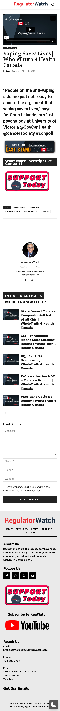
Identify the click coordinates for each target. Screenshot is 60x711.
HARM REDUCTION (12, 211)
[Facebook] (6, 78)
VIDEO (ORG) (33, 207)
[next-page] (10, 413)
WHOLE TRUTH (30, 211)
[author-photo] (30, 257)
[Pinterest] (21, 78)
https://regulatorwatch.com (30, 267)
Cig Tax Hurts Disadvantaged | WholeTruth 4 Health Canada (37, 362)
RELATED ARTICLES (23, 296)
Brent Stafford (13, 71)
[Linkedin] (36, 78)
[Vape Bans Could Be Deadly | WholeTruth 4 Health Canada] (11, 400)
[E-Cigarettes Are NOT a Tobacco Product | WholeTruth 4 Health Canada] (11, 379)
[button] (53, 704)
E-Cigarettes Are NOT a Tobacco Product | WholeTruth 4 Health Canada (38, 382)
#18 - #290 (44, 211)
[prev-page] (5, 413)
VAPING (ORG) (19, 207)
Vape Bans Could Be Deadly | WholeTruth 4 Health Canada (38, 401)
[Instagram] (15, 575)
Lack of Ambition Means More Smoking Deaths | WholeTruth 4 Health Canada (39, 342)
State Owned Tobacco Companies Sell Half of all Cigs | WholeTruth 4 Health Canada (38, 319)
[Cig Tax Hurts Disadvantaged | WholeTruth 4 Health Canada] (11, 359)
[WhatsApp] (28, 78)
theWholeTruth (10, 48)
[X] (14, 78)
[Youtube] (32, 575)
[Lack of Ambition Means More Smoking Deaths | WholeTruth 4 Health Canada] (11, 339)
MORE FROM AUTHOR (25, 302)
